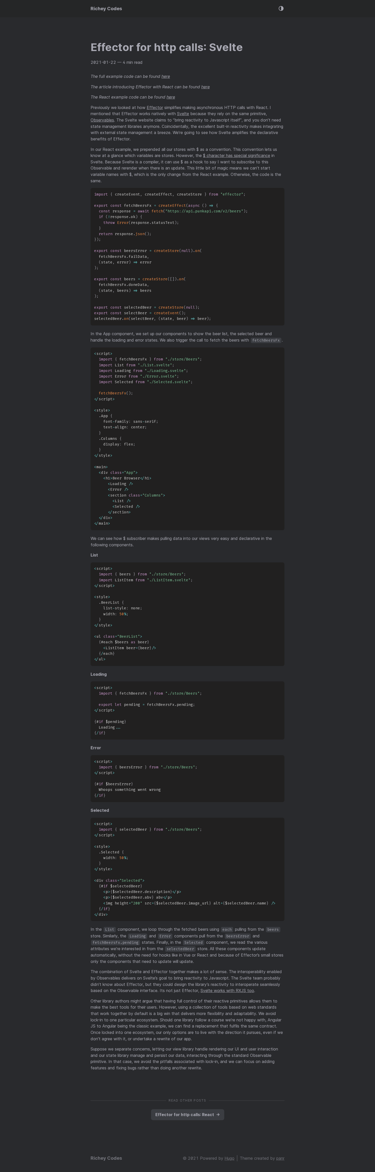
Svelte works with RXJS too (227, 990)
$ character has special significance (236, 155)
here (165, 76)
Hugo (229, 1158)
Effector (155, 107)
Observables (102, 120)
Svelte (183, 113)
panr (280, 1158)
